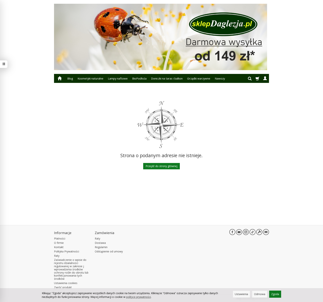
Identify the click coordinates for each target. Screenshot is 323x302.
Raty (56, 255)
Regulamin (101, 247)
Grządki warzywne (198, 78)
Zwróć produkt (63, 287)
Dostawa (100, 243)
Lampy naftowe (118, 78)
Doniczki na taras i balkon (167, 78)
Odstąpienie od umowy (109, 251)
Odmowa (259, 294)
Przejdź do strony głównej (161, 166)
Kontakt (59, 247)
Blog (70, 78)
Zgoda (275, 294)
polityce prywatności (138, 297)
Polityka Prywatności (66, 251)
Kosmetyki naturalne (90, 78)
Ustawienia (241, 294)
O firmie (59, 243)
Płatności (59, 238)
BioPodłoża (139, 78)
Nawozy (220, 78)
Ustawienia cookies (65, 283)
